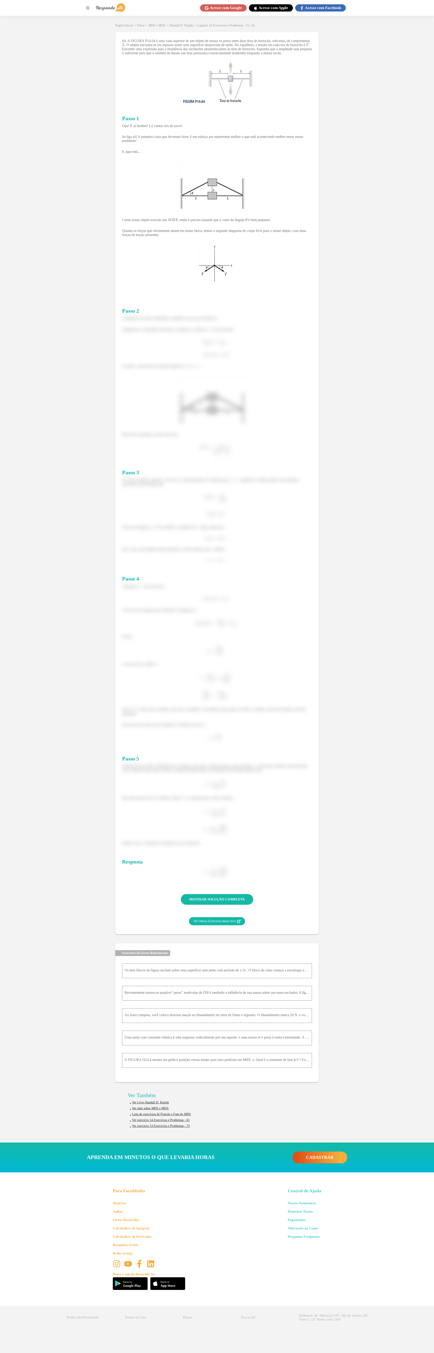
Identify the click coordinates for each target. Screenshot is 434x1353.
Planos (187, 1317)
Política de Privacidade (83, 1317)
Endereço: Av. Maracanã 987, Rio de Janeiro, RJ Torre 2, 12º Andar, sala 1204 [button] (333, 1317)
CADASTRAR (320, 1157)
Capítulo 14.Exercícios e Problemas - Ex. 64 (226, 25)
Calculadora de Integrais (131, 1228)
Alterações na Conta (303, 1228)
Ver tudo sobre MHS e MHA (150, 1108)
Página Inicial (124, 25)
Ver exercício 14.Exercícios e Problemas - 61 (161, 1120)
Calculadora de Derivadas (132, 1236)
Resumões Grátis (125, 1245)
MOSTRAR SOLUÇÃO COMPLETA (217, 899)
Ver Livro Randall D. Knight (150, 1102)
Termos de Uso (135, 1317)
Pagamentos (297, 1220)
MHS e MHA (157, 25)
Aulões (118, 1211)
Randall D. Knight (181, 25)
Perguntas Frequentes (304, 1236)
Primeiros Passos (300, 1211)
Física (140, 25)
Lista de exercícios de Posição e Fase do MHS (161, 1114)
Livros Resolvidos (126, 1220)
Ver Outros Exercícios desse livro (214, 921)
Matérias (119, 1203)
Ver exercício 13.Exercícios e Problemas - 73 (161, 1126)
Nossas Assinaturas (302, 1203)
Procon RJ (248, 1317)
